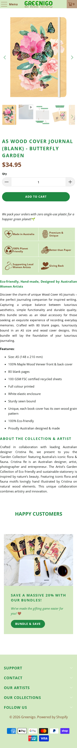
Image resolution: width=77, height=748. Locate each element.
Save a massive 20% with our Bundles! (38, 598)
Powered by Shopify (52, 717)
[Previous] (5, 57)
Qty (4, 174)
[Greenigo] (38, 4)
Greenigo (28, 717)
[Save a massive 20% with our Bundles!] (38, 560)
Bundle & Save (28, 624)
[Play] (38, 57)
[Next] (72, 57)
